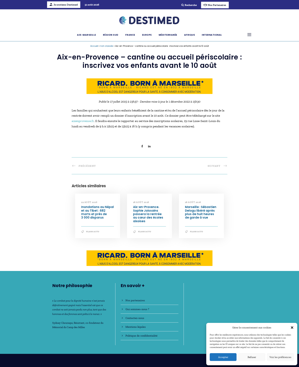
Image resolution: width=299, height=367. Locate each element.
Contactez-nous (134, 318)
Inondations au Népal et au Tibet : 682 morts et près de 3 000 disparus (97, 212)
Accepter (223, 357)
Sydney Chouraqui (62, 322)
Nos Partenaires (217, 5)
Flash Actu (92, 231)
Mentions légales (135, 326)
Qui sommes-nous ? (137, 309)
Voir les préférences (280, 357)
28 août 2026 (141, 202)
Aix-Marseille (86, 35)
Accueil (94, 45)
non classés (106, 45)
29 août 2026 (89, 202)
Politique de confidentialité (141, 335)
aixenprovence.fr (83, 121)
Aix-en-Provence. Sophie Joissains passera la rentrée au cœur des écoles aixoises (148, 214)
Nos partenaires (135, 300)
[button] (292, 327)
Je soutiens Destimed (65, 4)
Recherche (191, 5)
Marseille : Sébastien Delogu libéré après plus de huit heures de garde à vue (200, 212)
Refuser (252, 357)
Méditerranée (168, 35)
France (130, 35)
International (212, 35)
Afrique (189, 35)
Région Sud (110, 35)
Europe (147, 35)
